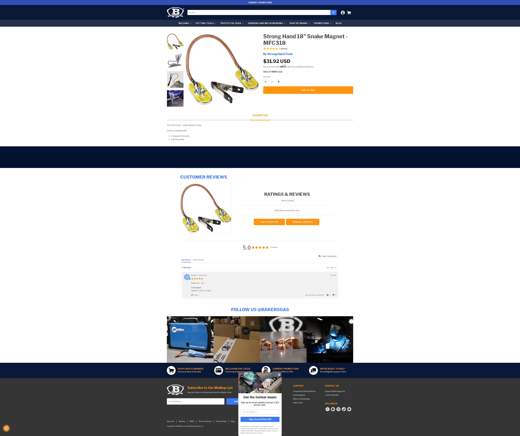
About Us (170, 421)
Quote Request (299, 395)
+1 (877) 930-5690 (332, 395)
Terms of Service (205, 421)
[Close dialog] (279, 374)
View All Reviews (303, 222)
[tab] (327, 256)
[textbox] (337, 269)
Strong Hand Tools (280, 54)
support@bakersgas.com (335, 391)
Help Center (298, 402)
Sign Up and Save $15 (260, 419)
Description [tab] (260, 115)
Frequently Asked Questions (304, 391)
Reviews (182, 421)
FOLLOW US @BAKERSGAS (260, 309)
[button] (349, 12)
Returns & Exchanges (301, 399)
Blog (339, 23)
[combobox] (259, 12)
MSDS (192, 421)
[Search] (333, 12)
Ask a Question (269, 222)
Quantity (266, 76)
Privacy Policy (221, 421)
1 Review (283, 49)
